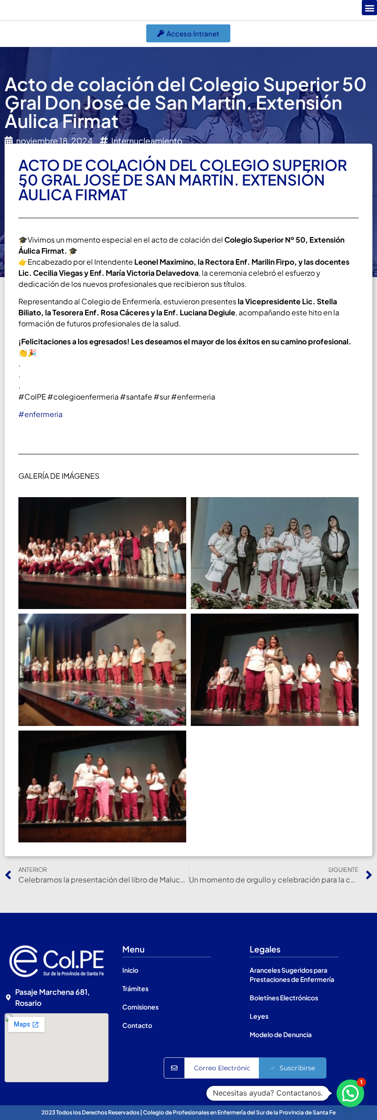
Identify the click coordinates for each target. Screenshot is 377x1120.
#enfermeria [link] (40, 414)
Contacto (137, 1025)
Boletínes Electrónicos (284, 997)
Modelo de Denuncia (281, 1034)
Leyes (259, 1016)
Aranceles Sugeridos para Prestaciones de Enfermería (292, 974)
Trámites (135, 988)
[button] (369, 7)
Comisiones (140, 1007)
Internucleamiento (147, 140)
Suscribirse (297, 1068)
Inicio (130, 970)
